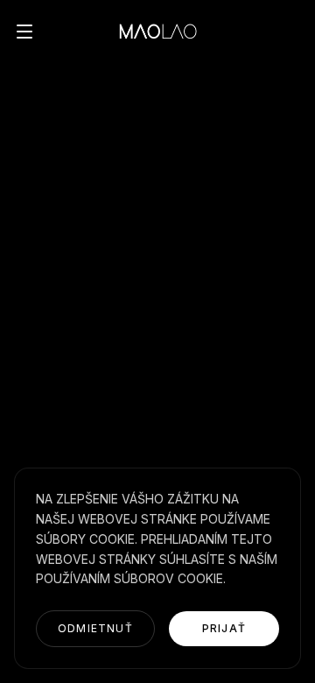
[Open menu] (24, 31)
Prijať (224, 628)
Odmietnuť (95, 628)
